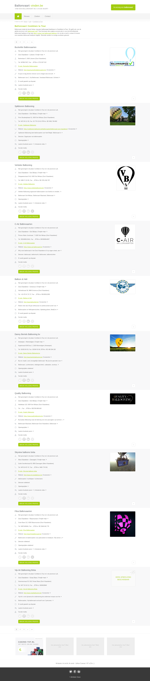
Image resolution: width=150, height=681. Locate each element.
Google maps (40, 54)
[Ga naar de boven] (133, 98)
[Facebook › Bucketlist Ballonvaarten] (24, 93)
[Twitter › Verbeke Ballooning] (20, 211)
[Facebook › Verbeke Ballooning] (24, 211)
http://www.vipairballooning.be (32, 593)
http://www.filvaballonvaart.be (32, 534)
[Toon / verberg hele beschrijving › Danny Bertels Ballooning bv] (49, 361)
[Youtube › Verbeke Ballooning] (32, 211)
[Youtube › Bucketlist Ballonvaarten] (32, 93)
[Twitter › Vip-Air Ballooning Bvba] (20, 616)
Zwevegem (33, 459)
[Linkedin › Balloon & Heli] (28, 321)
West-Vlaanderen (23, 459)
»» (32, 42)
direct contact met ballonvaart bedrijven (45, 33)
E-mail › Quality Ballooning (26, 412)
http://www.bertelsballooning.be (33, 357)
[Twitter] (70, 671)
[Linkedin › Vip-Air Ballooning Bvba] (28, 616)
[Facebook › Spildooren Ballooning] (24, 152)
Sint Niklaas (33, 113)
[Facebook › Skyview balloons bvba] (24, 498)
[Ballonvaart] (18, 16)
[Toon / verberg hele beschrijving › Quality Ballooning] (49, 420)
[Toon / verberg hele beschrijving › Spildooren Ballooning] (49, 133)
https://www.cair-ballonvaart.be (33, 247)
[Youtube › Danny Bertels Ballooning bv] (32, 380)
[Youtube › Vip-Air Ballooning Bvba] (32, 616)
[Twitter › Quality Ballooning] (20, 439)
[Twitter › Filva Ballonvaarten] (20, 557)
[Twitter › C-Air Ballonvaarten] (20, 266)
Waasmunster (34, 518)
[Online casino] (30, 647)
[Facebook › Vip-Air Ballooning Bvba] (24, 616)
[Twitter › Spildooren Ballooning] (20, 152)
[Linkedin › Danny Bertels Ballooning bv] (28, 380)
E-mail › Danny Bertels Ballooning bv (29, 353)
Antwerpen (21, 342)
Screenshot (51, 70)
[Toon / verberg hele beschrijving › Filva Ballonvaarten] (49, 538)
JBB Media (73, 677)
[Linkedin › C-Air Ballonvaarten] (28, 266)
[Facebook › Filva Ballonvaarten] (24, 557)
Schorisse (33, 286)
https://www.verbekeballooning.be (34, 188)
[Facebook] (74, 671)
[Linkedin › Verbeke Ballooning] (28, 211)
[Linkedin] (79, 671)
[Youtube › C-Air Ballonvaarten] (32, 266)
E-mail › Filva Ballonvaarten (26, 530)
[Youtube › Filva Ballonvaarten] (32, 557)
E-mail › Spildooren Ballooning (27, 125)
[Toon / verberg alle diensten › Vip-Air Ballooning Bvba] (49, 601)
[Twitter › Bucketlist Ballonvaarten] (20, 93)
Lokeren (32, 54)
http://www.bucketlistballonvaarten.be (35, 70)
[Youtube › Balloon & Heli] (32, 321)
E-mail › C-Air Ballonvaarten (26, 243)
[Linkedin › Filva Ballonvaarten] (28, 557)
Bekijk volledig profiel (29, 98)
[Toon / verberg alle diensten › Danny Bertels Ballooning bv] (49, 365)
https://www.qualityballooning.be (33, 416)
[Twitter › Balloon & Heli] (20, 321)
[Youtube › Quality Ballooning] (32, 439)
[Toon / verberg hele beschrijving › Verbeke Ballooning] (49, 192)
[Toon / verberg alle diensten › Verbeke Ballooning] (49, 196)
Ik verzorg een (123, 7)
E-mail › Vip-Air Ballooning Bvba (27, 589)
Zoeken (37, 16)
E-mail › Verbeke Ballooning (26, 184)
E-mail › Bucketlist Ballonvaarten (28, 66)
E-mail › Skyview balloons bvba (27, 471)
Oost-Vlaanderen (23, 54)
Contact (47, 16)
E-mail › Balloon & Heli (25, 298)
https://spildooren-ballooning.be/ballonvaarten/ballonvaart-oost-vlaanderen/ (46, 129)
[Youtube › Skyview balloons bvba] (32, 498)
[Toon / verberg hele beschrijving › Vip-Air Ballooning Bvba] (49, 597)
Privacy (79, 677)
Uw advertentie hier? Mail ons (59, 646)
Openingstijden (23, 140)
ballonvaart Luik (32, 31)
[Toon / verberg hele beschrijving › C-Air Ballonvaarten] (49, 251)
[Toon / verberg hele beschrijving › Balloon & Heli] (49, 306)
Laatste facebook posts (26, 85)
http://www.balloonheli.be (31, 302)
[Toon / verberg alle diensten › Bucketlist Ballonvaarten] (49, 78)
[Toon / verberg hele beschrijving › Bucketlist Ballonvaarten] (49, 74)
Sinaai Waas (33, 577)
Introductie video (41, 144)
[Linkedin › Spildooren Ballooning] (28, 152)
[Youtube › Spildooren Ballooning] (32, 152)
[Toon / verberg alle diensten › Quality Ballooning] (49, 424)
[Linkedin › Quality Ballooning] (28, 439)
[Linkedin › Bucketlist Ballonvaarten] (28, 93)
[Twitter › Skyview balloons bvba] (20, 498)
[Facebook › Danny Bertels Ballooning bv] (24, 380)
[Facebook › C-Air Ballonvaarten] (24, 266)
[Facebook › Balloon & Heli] (24, 321)
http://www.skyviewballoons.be (33, 475)
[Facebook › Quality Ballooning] (24, 439)
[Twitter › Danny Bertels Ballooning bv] (20, 380)
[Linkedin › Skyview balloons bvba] (28, 498)
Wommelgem (30, 342)
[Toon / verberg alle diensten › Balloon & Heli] (49, 310)
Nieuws (26, 16)
